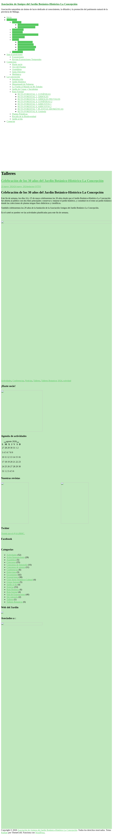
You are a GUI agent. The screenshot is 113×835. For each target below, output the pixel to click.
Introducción (17, 79)
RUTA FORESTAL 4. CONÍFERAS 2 (35, 101)
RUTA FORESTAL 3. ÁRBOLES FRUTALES (39, 99)
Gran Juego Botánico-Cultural (25, 34)
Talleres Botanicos (26, 44)
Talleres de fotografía (27, 47)
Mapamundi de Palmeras (23, 84)
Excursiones (17, 32)
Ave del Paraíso (19, 67)
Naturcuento (17, 52)
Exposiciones (18, 57)
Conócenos (11, 62)
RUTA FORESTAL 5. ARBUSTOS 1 (34, 104)
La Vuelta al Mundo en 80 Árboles (27, 87)
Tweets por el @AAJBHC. (13, 533)
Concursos (16, 22)
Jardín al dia (17, 119)
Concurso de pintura (26, 27)
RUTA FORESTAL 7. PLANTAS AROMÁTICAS (40, 109)
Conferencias (18, 30)
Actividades (12, 20)
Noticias (28, 380)
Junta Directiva (18, 72)
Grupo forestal (18, 37)
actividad (67, 380)
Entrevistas (11, 572)
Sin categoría (12, 597)
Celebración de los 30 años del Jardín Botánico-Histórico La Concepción (52, 180)
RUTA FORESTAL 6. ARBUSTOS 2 (34, 106)
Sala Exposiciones (14, 54)
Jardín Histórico (19, 82)
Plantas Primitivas (20, 114)
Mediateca (16, 74)
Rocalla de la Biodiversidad (24, 116)
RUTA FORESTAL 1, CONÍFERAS (34, 94)
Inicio (9, 17)
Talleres (15, 39)
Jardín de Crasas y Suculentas (25, 89)
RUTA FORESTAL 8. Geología (32, 111)
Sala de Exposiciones (16, 594)
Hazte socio (17, 64)
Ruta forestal (12, 592)
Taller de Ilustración (26, 49)
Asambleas (17, 69)
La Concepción (13, 77)
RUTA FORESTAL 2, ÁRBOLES (33, 96)
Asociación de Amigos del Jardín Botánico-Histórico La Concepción (39, 4)
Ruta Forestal (18, 91)
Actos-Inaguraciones (16, 557)
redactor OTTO (34, 186)
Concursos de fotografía (28, 25)
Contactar (11, 121)
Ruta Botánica (13, 589)
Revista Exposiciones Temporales (26, 59)
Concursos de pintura (16, 567)
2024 (60, 380)
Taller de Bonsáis (25, 42)
